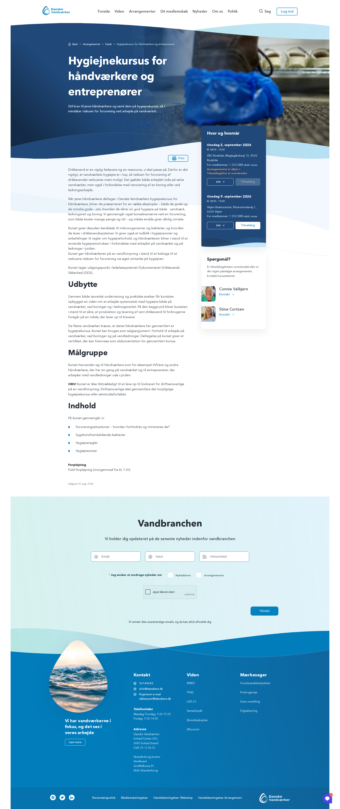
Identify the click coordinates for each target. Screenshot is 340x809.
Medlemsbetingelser (134, 798)
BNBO (191, 683)
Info (218, 181)
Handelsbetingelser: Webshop (173, 798)
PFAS (190, 692)
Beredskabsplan (197, 720)
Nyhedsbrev (180, 575)
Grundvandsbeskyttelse (255, 683)
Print (181, 158)
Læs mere (75, 742)
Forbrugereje (248, 692)
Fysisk (108, 44)
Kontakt (225, 294)
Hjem (75, 44)
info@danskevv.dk (151, 689)
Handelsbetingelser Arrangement (220, 798)
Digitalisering (248, 711)
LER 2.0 (191, 701)
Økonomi (193, 729)
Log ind (287, 11)
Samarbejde (194, 711)
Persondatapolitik (103, 798)
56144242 (146, 683)
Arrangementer (91, 44)
